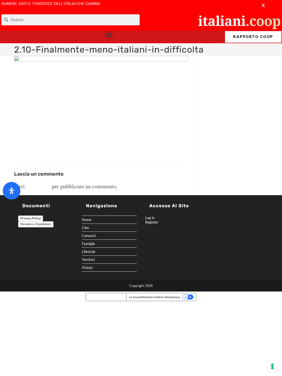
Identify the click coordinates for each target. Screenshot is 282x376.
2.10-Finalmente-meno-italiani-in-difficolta (234, 47)
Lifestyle (88, 251)
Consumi (89, 235)
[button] (109, 35)
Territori (88, 259)
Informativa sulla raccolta (106, 297)
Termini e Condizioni (35, 224)
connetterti (38, 186)
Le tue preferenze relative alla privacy (154, 297)
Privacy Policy (30, 218)
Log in (149, 218)
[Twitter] (263, 5)
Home (86, 219)
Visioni (87, 267)
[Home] (192, 47)
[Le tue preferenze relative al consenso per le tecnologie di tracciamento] (272, 366)
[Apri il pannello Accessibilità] (11, 191)
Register (151, 222)
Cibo (85, 227)
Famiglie (88, 243)
